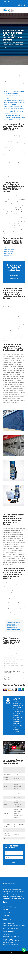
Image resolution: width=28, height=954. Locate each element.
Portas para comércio (9, 247)
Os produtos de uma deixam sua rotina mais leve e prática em (14, 102)
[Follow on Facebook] (17, 5)
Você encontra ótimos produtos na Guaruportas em (14, 111)
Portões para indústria (9, 249)
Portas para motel (8, 255)
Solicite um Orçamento (14, 277)
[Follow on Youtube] (24, 5)
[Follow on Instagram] (19, 5)
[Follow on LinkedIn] (22, 5)
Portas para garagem (9, 251)
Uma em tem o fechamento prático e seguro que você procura (14, 117)
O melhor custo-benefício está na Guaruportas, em (14, 96)
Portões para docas (8, 253)
